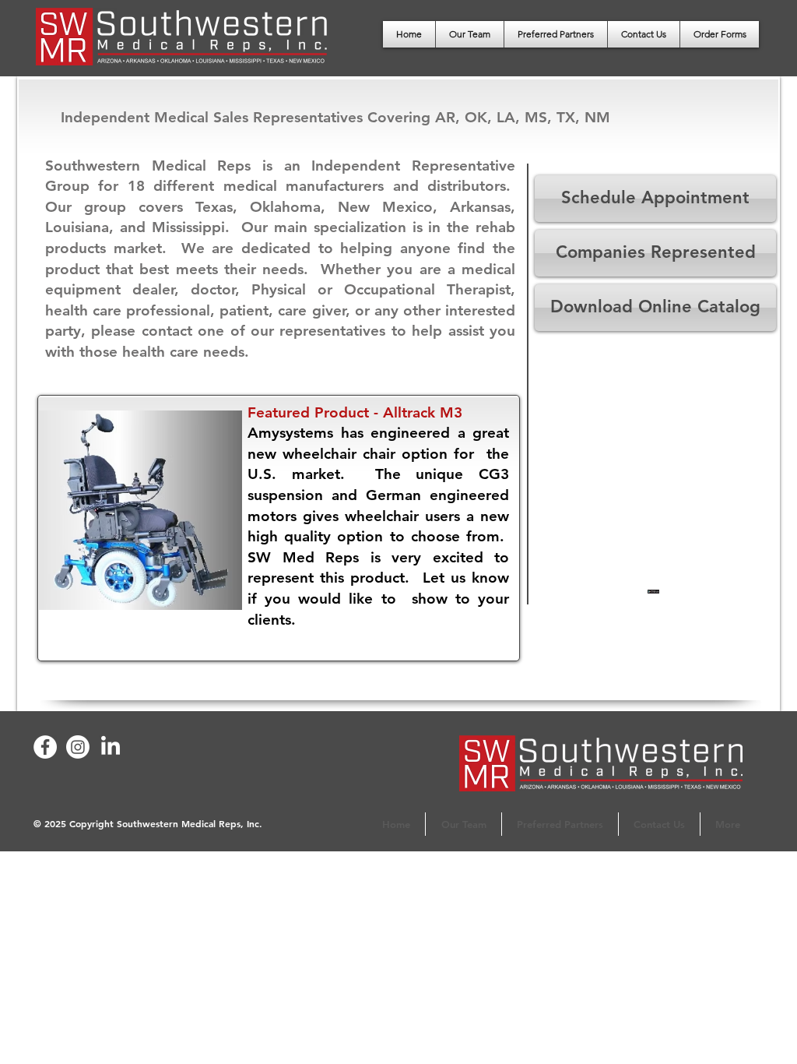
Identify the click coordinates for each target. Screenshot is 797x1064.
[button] (719, 34)
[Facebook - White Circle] (45, 747)
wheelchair (319, 454)
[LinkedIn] (110, 747)
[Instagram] (78, 747)
